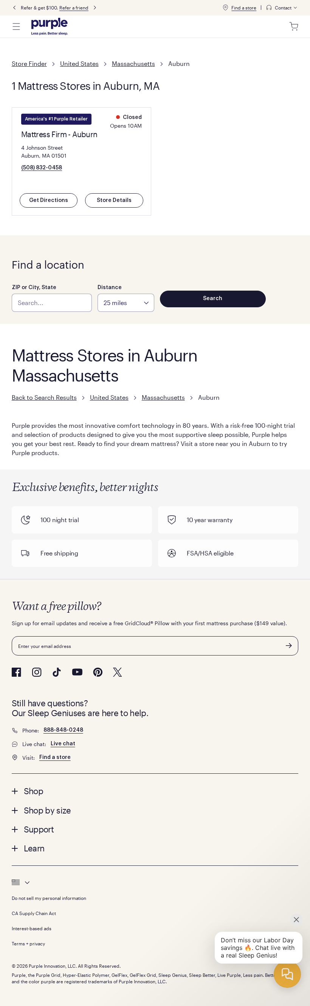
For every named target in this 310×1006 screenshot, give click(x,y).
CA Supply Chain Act (34, 913)
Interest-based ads (31, 928)
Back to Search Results (44, 397)
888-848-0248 (63, 730)
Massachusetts (133, 63)
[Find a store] (225, 8)
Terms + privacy (28, 943)
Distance (110, 287)
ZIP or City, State (34, 287)
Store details (114, 200)
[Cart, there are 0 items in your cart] (293, 26)
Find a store (243, 7)
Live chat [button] (63, 743)
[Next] (95, 8)
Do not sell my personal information (49, 898)
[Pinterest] (97, 672)
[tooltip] (282, 8)
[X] (117, 672)
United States (79, 63)
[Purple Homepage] (49, 26)
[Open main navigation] (16, 26)
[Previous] (14, 8)
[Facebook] (16, 672)
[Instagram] (37, 672)
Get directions (48, 200)
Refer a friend (73, 7)
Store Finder (29, 63)
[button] (155, 791)
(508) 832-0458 (41, 168)
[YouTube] (77, 672)
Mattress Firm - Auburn (59, 134)
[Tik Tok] (56, 672)
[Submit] (289, 646)
